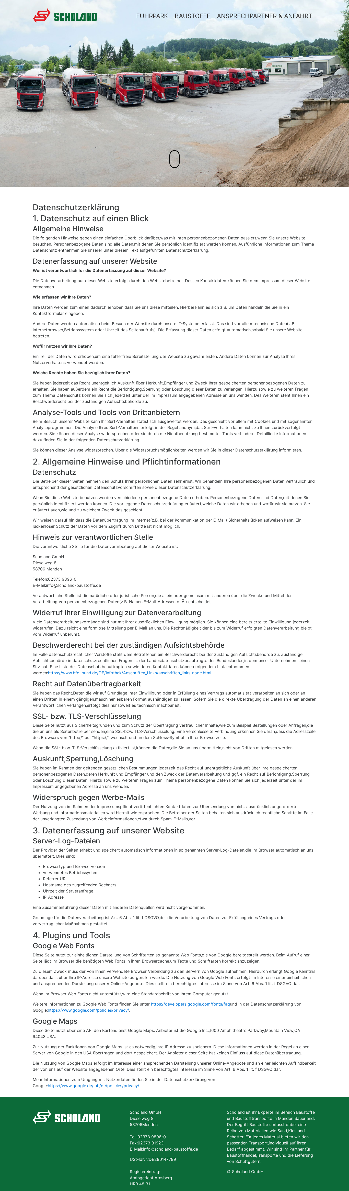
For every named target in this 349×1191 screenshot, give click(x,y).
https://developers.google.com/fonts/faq (190, 1004)
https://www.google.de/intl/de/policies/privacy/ (93, 1085)
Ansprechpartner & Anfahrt (264, 16)
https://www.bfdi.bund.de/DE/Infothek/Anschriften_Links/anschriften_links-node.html (129, 672)
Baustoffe (192, 16)
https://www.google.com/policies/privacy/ (88, 1010)
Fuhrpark (152, 16)
